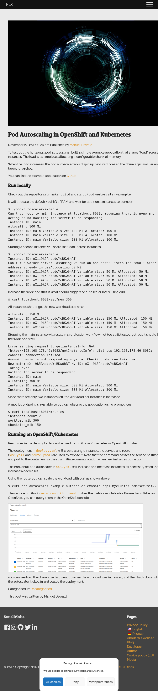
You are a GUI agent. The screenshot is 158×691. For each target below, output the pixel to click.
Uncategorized (41, 589)
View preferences (101, 682)
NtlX (9, 4)
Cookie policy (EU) (140, 655)
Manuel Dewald (81, 145)
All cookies (53, 682)
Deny (75, 682)
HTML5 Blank (124, 667)
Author (132, 651)
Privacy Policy (137, 625)
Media (131, 659)
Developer (134, 647)
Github (71, 176)
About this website (140, 638)
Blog (130, 642)
